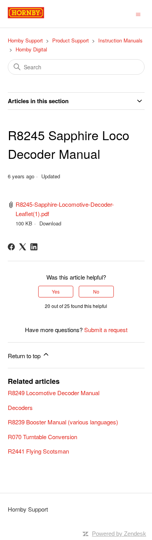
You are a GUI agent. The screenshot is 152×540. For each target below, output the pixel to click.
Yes (56, 291)
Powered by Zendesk (119, 533)
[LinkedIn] (33, 246)
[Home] (35, 17)
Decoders (20, 407)
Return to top (25, 356)
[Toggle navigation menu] (138, 13)
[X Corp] (22, 246)
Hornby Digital (31, 49)
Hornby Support (25, 40)
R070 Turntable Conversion (42, 437)
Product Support (70, 40)
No (96, 291)
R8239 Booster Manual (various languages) (63, 422)
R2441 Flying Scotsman (38, 451)
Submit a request (105, 329)
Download (50, 223)
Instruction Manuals (120, 40)
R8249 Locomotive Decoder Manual (53, 393)
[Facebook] (11, 246)
